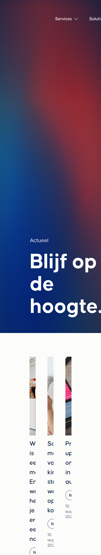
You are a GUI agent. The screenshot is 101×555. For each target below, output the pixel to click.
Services (63, 18)
